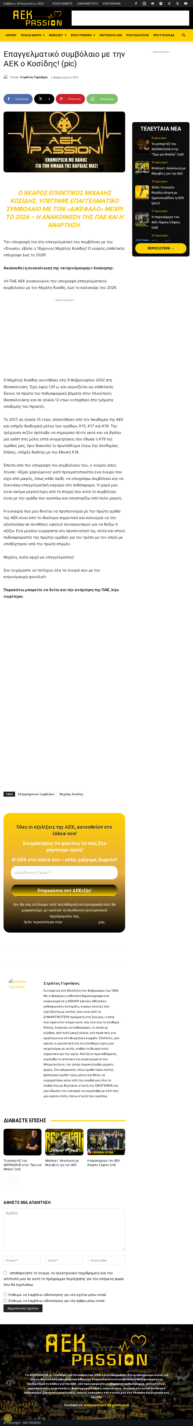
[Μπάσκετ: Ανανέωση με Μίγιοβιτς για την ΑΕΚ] (64, 1142)
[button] (183, 35)
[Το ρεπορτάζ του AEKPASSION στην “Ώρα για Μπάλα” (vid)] (22, 1142)
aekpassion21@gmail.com (106, 1405)
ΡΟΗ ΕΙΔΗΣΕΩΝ (137, 35)
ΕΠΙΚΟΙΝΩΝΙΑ (112, 3)
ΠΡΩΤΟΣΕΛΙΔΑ (163, 35)
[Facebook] (136, 3)
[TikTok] (169, 3)
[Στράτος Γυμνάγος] (7, 77)
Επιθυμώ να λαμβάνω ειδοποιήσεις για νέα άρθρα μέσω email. (57, 1301)
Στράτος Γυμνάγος (34, 77)
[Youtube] (185, 3)
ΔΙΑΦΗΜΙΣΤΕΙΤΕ (87, 3)
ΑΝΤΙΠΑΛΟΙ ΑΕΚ (111, 35)
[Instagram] (144, 3)
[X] (177, 3)
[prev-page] (7, 1181)
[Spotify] (161, 3)
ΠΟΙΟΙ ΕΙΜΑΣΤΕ (62, 3)
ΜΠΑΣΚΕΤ (56, 35)
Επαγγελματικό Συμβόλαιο (36, 794)
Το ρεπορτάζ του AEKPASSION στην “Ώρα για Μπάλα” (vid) (22, 1165)
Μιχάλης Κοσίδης (71, 794)
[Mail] (152, 3)
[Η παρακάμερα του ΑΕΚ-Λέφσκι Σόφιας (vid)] (106, 1142)
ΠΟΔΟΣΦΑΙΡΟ (31, 35)
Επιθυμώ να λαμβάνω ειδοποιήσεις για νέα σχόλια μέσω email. (58, 1295)
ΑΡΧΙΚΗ (11, 35)
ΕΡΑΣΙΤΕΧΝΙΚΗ (81, 35)
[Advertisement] (130, 18)
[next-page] (15, 1181)
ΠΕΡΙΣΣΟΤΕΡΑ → (161, 248)
